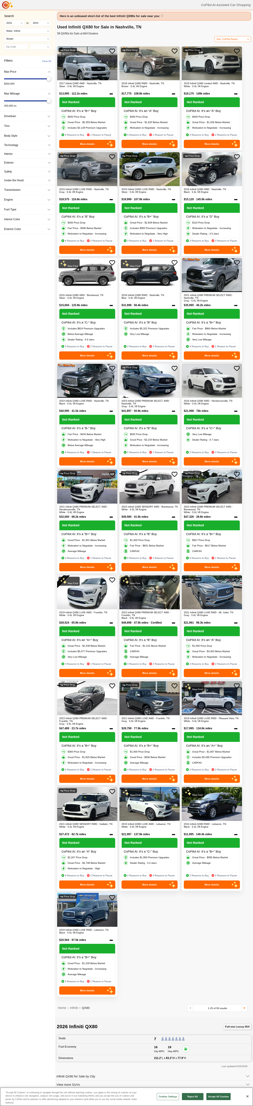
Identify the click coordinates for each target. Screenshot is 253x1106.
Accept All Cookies (218, 1096)
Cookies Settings (168, 1096)
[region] (126, 1096)
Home (62, 1008)
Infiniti (74, 1008)
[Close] (247, 1096)
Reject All (192, 1096)
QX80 (86, 1008)
